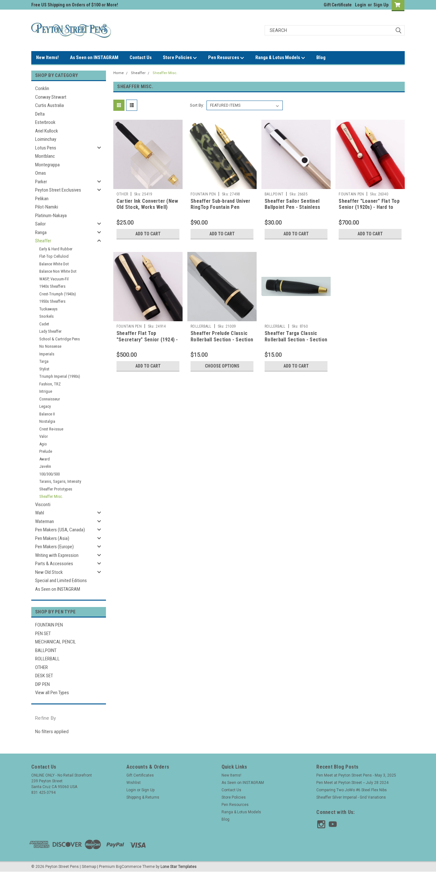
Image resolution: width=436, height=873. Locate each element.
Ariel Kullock (46, 131)
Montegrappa (47, 165)
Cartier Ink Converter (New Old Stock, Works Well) (147, 204)
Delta (40, 114)
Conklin (42, 88)
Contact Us (141, 57)
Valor (43, 436)
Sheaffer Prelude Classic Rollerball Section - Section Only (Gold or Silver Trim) (222, 339)
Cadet (44, 324)
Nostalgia (47, 421)
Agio (43, 444)
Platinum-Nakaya (51, 215)
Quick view (147, 184)
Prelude (45, 451)
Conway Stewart (50, 97)
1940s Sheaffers (52, 286)
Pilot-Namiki (46, 207)
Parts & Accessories (54, 563)
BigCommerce (128, 866)
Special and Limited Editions (61, 580)
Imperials (46, 354)
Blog (321, 57)
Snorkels (46, 316)
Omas (40, 173)
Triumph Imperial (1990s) (59, 376)
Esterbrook (45, 122)
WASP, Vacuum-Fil (54, 279)
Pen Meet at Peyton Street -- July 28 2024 (352, 782)
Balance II (47, 414)
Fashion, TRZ (50, 384)
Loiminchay (45, 139)
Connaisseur (49, 399)
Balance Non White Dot (58, 271)
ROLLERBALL (47, 659)
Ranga (41, 232)
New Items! (47, 57)
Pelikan (42, 198)
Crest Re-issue (51, 429)
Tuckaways (48, 309)
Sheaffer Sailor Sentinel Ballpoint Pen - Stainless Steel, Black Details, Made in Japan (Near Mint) (294, 210)
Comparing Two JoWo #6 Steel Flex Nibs (351, 790)
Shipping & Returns (142, 797)
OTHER (41, 667)
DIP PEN (42, 684)
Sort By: (197, 105)
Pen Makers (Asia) (52, 538)
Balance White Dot (54, 264)
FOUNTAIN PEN (49, 625)
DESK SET (44, 676)
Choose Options (222, 365)
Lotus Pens (45, 148)
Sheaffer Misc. (51, 496)
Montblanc (45, 156)
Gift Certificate (338, 4)
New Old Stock (49, 572)
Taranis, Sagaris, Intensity (60, 481)
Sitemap (89, 866)
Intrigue (45, 391)
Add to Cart (148, 233)
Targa (44, 361)
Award (44, 459)
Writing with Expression (57, 555)
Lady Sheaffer (50, 331)
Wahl (39, 513)
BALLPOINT (45, 650)
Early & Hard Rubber (55, 249)
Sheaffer (43, 241)
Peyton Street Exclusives (58, 190)
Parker (41, 182)
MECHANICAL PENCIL (55, 642)
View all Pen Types (52, 692)
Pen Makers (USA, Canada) (60, 530)
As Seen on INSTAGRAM (94, 57)
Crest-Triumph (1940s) (57, 294)
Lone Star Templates (179, 866)
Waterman (44, 521)
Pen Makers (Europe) (54, 547)
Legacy (45, 406)
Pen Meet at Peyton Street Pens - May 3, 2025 (356, 775)
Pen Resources (224, 57)
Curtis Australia (49, 105)
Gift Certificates (140, 775)
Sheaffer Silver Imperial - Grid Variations (351, 797)
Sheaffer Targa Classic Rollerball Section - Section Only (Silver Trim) (296, 339)
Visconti (42, 504)
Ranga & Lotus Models (278, 57)
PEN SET (43, 633)
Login (360, 4)
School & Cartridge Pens (59, 339)
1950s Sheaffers (52, 301)
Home (118, 73)
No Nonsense (50, 346)
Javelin (45, 466)
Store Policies (178, 57)
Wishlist (133, 782)
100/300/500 (49, 474)
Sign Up (380, 4)
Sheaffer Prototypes (55, 489)
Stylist (44, 369)
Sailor (40, 224)
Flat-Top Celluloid (54, 256)
